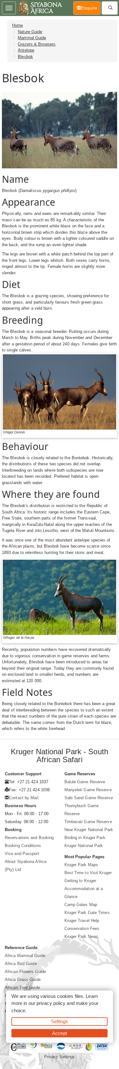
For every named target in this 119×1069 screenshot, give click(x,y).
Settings (59, 1021)
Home (17, 25)
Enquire (91, 8)
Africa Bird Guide (21, 963)
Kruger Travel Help (81, 920)
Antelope (26, 50)
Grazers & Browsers (37, 44)
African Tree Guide (22, 987)
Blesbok (25, 56)
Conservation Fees (82, 928)
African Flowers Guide (25, 971)
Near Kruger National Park (88, 829)
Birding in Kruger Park (84, 837)
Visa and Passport (22, 853)
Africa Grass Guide (23, 979)
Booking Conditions (23, 845)
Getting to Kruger (80, 880)
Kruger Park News (81, 936)
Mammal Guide (32, 37)
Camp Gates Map (80, 904)
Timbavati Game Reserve (88, 821)
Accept (59, 1033)
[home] (39, 8)
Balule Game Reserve (84, 781)
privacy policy (50, 1003)
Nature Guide (30, 31)
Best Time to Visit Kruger (88, 872)
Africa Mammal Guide (25, 955)
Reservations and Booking (29, 837)
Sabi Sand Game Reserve (88, 797)
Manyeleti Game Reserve (88, 789)
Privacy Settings (59, 1056)
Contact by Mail (23, 797)
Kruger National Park (83, 845)
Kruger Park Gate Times (87, 912)
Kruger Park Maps (81, 864)
